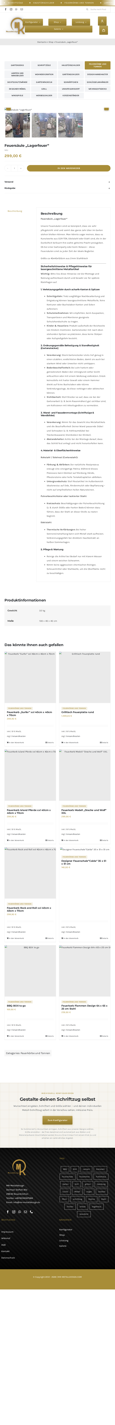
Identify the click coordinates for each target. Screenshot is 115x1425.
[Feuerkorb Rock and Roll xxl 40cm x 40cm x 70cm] (30, 873)
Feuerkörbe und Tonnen (79, 3)
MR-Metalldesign (15, 1185)
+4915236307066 (24, 1198)
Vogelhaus (96, 1206)
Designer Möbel (17, 89)
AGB (3, 1244)
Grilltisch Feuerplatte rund (77, 712)
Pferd (64, 1199)
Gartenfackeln (44, 82)
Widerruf (5, 1238)
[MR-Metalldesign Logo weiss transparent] (16, 16)
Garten (66, 1184)
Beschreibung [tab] (15, 211)
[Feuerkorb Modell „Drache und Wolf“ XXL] (84, 775)
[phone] (31, 1211)
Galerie (63, 1246)
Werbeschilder (44, 95)
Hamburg (101, 1184)
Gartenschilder (70, 74)
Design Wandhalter (97, 74)
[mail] (22, 9)
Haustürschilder (43, 3)
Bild (75, 1169)
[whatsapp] (16, 9)
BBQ (65, 1169)
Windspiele (17, 95)
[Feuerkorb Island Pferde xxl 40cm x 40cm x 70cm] (30, 775)
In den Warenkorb (69, 168)
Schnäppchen (71, 82)
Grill (44, 89)
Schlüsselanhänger (97, 82)
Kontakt (5, 1251)
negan (89, 1191)
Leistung (63, 1240)
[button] (57, 182)
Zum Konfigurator (57, 1120)
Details (50, 742)
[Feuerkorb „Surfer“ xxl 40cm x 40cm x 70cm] (30, 677)
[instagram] (11, 9)
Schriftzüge (15, 3)
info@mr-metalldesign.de (26, 1202)
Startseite (42, 42)
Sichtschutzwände (17, 82)
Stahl (103, 1199)
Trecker (70, 1206)
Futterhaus (101, 1176)
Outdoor (101, 1191)
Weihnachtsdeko (97, 89)
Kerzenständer (71, 95)
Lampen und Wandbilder (17, 74)
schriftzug (77, 1199)
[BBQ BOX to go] (30, 971)
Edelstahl (100, 1169)
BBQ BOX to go (16, 1005)
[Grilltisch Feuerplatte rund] (84, 677)
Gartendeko (17, 65)
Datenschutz (8, 1257)
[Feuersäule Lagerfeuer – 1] (57, 110)
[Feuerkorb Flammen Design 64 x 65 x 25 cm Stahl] (84, 971)
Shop (51, 42)
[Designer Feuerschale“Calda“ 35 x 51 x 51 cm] (84, 849)
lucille (65, 1191)
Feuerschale (67, 1176)
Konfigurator (65, 1229)
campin (86, 1169)
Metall (77, 1191)
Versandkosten (18, 736)
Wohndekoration (44, 74)
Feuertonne (84, 1176)
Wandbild (84, 1214)
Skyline (91, 1199)
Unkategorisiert (71, 89)
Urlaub (83, 1206)
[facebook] (5, 9)
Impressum (7, 1231)
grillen (88, 1184)
